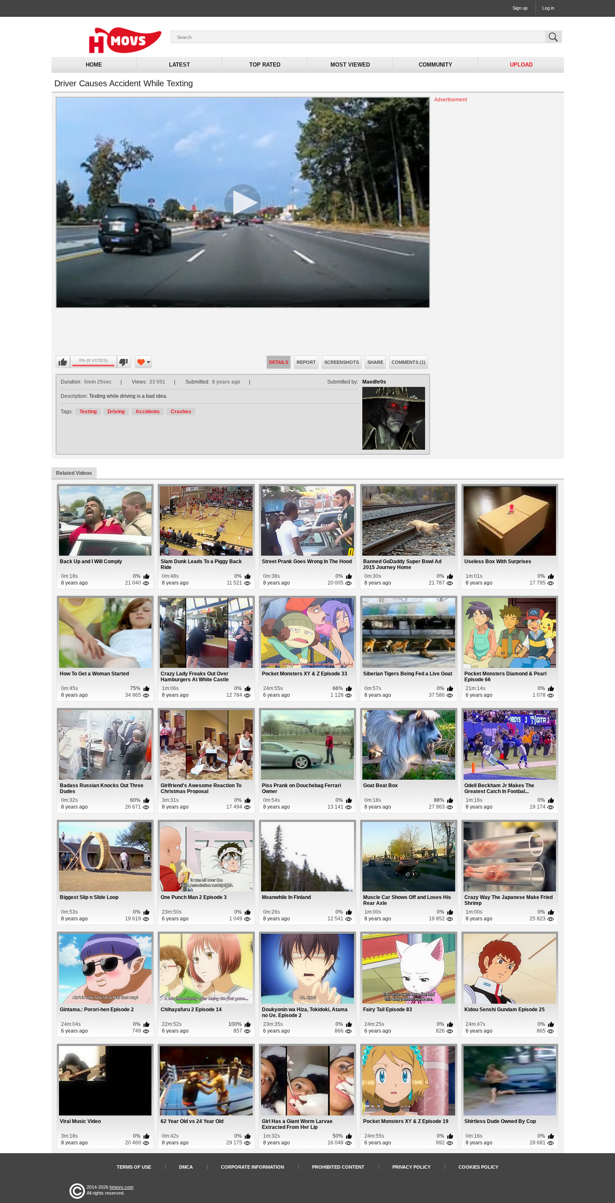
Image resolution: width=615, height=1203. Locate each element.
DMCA (186, 1167)
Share (375, 362)
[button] (242, 202)
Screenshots (341, 362)
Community (435, 65)
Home (94, 65)
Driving (116, 412)
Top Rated (264, 65)
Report (306, 362)
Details (278, 362)
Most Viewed (350, 65)
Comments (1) (408, 362)
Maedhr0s (374, 382)
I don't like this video (124, 362)
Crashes (181, 412)
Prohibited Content (338, 1167)
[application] (242, 202)
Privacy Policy (411, 1167)
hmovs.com (121, 1187)
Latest (179, 65)
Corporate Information (252, 1167)
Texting (88, 412)
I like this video (63, 362)
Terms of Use (134, 1167)
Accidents (148, 412)
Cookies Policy (478, 1167)
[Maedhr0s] (393, 418)
